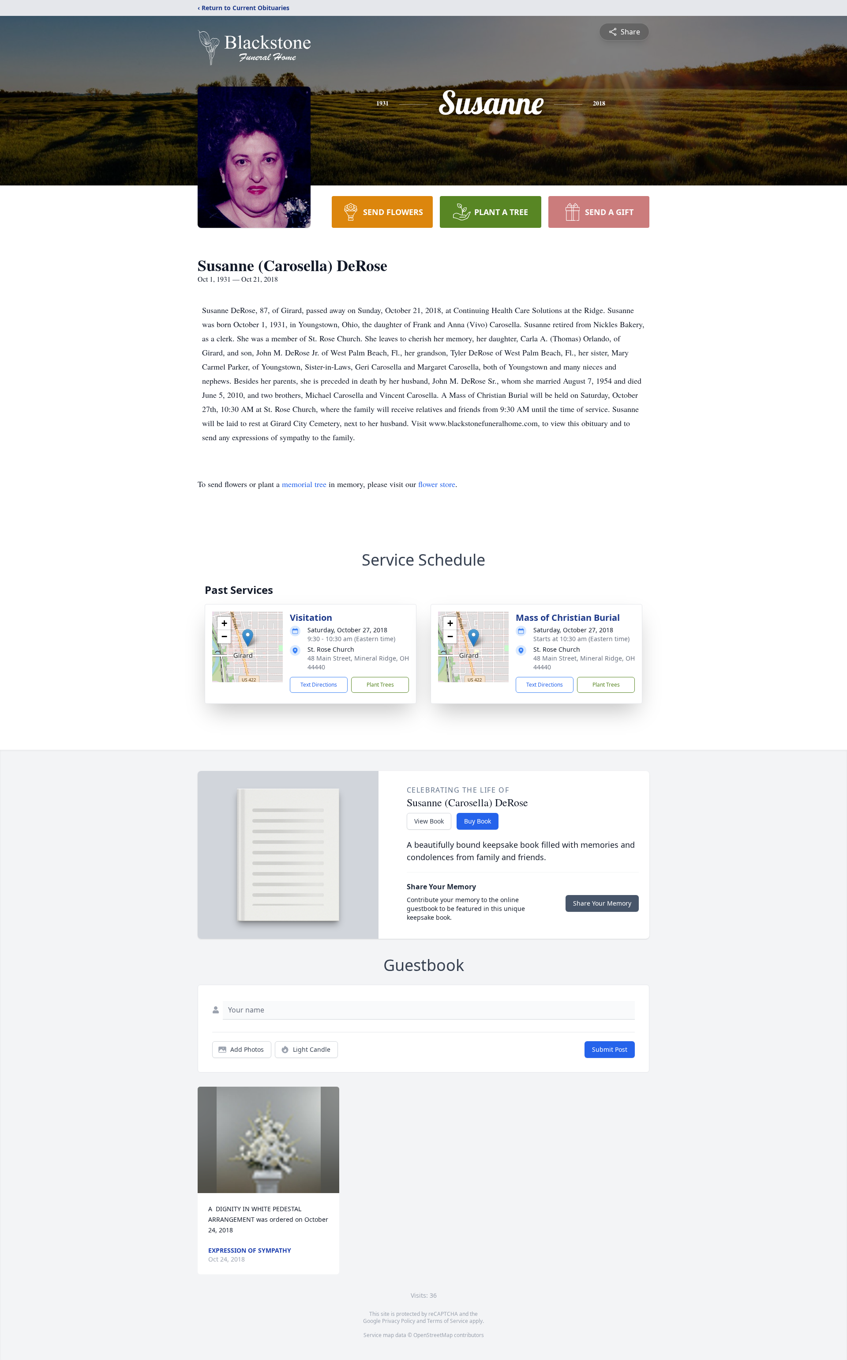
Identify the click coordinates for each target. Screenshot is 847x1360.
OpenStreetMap (433, 1335)
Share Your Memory (602, 903)
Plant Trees (380, 684)
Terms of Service (447, 1321)
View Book (429, 821)
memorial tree (304, 484)
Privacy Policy (398, 1321)
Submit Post (609, 1049)
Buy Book (477, 821)
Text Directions (318, 684)
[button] (247, 638)
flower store (436, 484)
